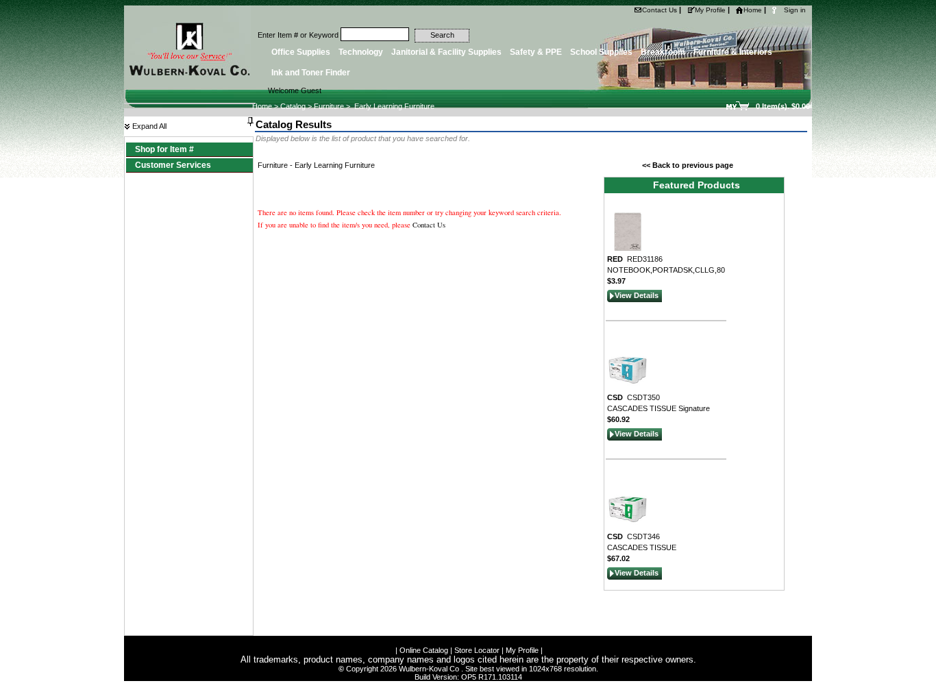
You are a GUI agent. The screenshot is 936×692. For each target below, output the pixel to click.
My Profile (710, 10)
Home (752, 10)
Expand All (148, 126)
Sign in (795, 10)
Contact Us (659, 10)
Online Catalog (423, 650)
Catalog (293, 106)
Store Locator (477, 650)
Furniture (329, 106)
